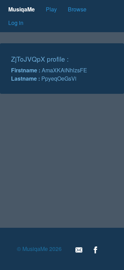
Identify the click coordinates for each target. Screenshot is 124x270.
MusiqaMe (21, 9)
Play (51, 9)
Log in (15, 23)
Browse (77, 9)
